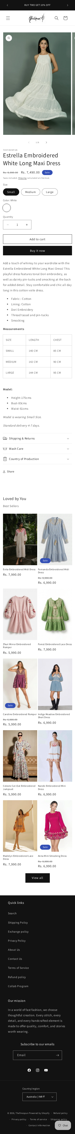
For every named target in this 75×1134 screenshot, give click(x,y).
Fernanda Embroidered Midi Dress (53, 571)
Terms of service (38, 1119)
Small (11, 192)
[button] (8, 18)
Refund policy (17, 977)
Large (50, 192)
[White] (6, 207)
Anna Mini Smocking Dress (52, 855)
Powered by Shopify (39, 1113)
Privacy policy (19, 1119)
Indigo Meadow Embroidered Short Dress (54, 716)
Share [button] (10, 471)
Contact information (39, 1125)
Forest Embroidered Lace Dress (55, 644)
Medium (30, 192)
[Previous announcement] (7, 5)
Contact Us (15, 959)
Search (12, 913)
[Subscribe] (57, 1055)
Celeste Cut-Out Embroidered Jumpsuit (19, 787)
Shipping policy (59, 1119)
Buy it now (37, 251)
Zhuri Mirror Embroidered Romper (17, 646)
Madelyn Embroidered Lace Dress (18, 857)
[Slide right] (46, 142)
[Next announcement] (67, 5)
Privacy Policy (16, 940)
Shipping (22, 178)
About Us (14, 950)
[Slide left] (28, 142)
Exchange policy (18, 931)
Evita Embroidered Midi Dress (19, 569)
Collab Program (18, 986)
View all (37, 878)
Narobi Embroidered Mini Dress (52, 787)
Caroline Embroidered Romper (20, 714)
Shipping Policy (18, 922)
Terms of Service (18, 968)
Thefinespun (22, 1113)
